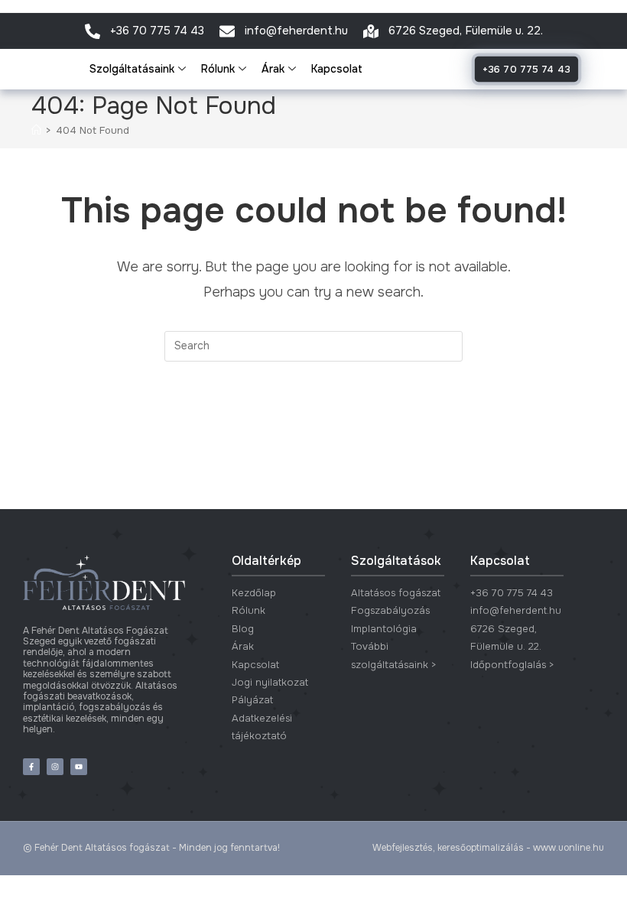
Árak (273, 69)
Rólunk (218, 69)
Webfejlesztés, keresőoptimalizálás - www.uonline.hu (488, 848)
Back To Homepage (313, 423)
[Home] (36, 130)
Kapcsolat (336, 69)
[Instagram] (55, 766)
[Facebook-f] (31, 766)
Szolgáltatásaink (131, 69)
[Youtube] (78, 766)
